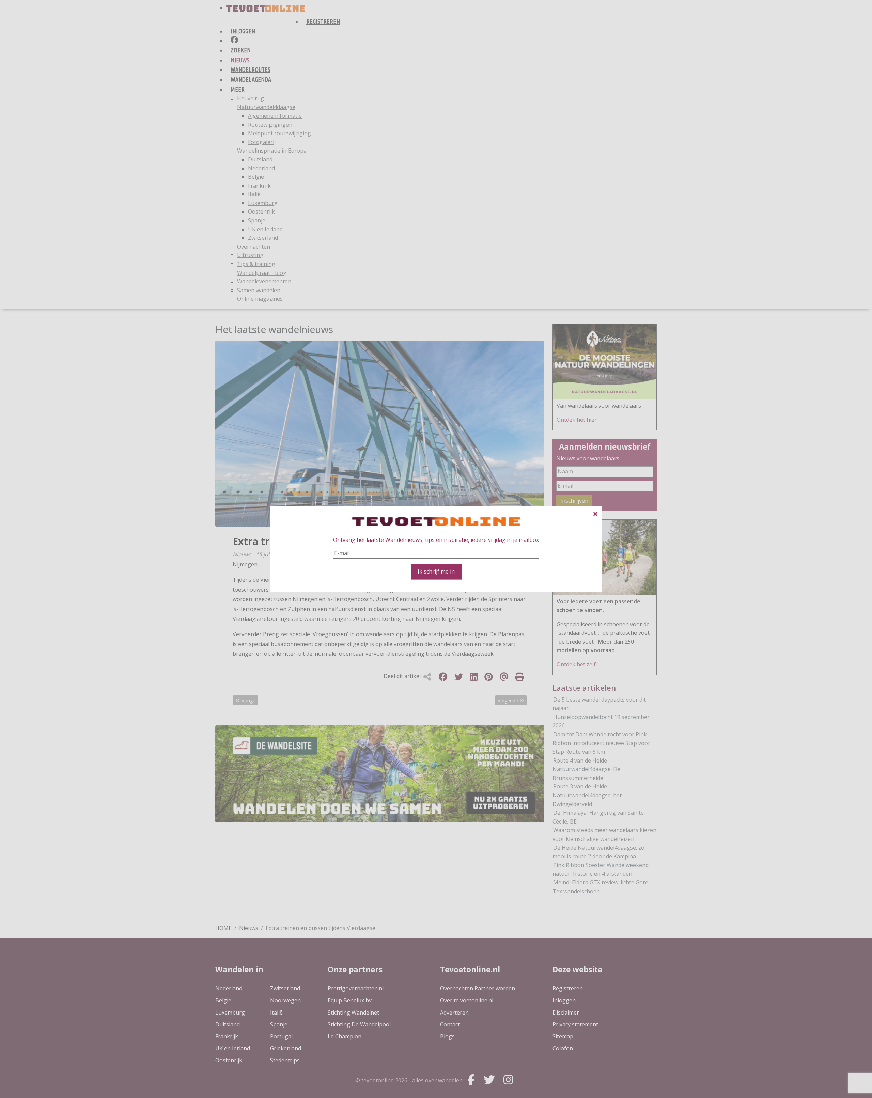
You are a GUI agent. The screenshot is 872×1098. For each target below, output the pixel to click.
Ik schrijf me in (436, 571)
